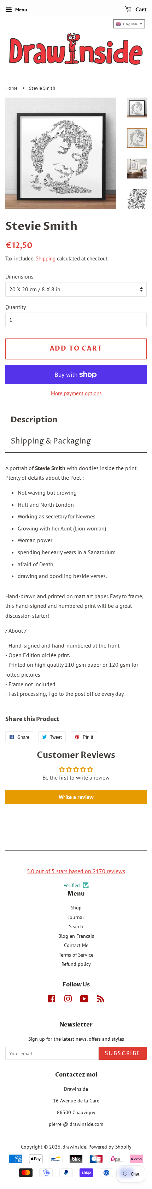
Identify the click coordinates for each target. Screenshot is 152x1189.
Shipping (45, 258)
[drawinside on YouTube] (84, 1000)
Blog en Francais (76, 936)
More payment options (76, 393)
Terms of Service (76, 955)
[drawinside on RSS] (101, 1000)
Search (76, 926)
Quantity (15, 306)
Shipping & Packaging (51, 441)
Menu (20, 9)
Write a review (76, 796)
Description (34, 419)
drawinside (74, 1147)
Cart (140, 9)
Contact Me (76, 945)
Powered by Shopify (109, 1147)
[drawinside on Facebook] (51, 1000)
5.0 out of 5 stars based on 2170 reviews (76, 871)
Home (11, 89)
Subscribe (123, 1053)
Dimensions (19, 276)
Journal (76, 917)
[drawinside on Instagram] (68, 1000)
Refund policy (76, 964)
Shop (76, 907)
